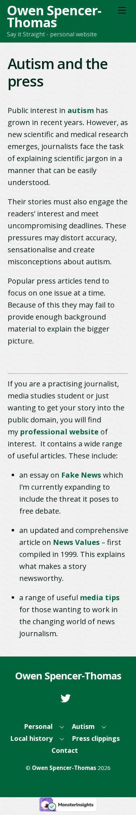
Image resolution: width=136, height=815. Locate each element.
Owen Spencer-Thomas (64, 767)
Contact (64, 750)
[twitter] (67, 697)
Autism (83, 726)
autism (80, 110)
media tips (100, 597)
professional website (59, 432)
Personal (38, 726)
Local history (31, 738)
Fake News (81, 475)
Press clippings (96, 738)
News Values (76, 542)
